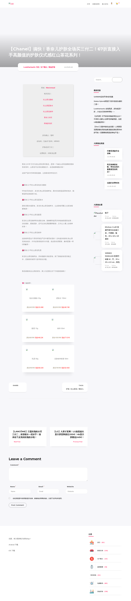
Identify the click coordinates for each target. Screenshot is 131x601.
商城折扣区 (48, 123)
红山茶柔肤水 (48, 106)
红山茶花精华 (48, 112)
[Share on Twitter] (18, 389)
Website (70, 487)
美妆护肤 (52, 67)
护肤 (67, 389)
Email (41, 487)
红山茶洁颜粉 (48, 100)
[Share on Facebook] (13, 389)
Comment (14, 465)
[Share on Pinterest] (22, 389)
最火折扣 (105, 4)
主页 (88, 4)
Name (12, 487)
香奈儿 (81, 389)
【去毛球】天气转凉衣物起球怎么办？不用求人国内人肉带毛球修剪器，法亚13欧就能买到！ (108, 119)
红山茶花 (74, 389)
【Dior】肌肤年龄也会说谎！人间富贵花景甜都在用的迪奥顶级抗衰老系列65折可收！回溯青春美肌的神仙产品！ (108, 130)
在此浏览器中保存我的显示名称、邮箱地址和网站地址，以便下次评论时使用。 (38, 498)
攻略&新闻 (96, 4)
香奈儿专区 (48, 117)
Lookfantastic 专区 (31, 67)
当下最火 (44, 67)
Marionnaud (50, 88)
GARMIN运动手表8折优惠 (103, 97)
